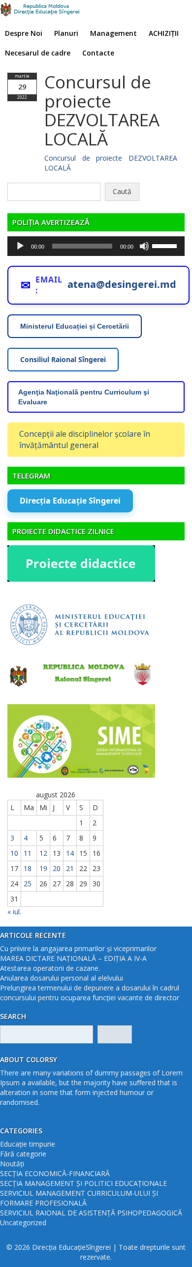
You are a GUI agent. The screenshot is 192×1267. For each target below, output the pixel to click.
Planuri (66, 33)
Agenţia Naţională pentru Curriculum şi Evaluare (83, 397)
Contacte (98, 52)
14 (70, 853)
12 (43, 853)
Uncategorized (23, 1222)
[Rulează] (20, 246)
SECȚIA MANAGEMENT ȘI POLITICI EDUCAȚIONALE (83, 1183)
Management (113, 33)
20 (57, 868)
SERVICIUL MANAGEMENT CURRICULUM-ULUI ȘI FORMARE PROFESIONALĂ (79, 1198)
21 (70, 868)
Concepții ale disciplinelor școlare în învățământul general (84, 439)
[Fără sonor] (144, 246)
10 (14, 853)
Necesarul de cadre (37, 52)
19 (43, 868)
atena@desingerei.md (121, 284)
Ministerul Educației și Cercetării (74, 326)
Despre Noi (23, 33)
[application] (96, 246)
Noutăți (12, 1163)
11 (28, 853)
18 (28, 868)
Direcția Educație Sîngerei (70, 500)
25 (28, 883)
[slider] (166, 245)
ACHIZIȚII (164, 33)
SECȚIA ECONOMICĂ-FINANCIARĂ (55, 1173)
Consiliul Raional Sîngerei (63, 359)
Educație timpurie (27, 1144)
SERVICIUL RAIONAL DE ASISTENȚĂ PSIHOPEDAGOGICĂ (91, 1212)
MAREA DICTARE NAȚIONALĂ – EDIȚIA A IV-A (73, 958)
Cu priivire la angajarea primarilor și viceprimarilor (78, 948)
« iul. (14, 911)
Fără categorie (23, 1153)
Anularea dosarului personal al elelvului (61, 978)
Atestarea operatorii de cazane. (50, 968)
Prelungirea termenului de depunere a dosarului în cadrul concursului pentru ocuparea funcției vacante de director (89, 992)
